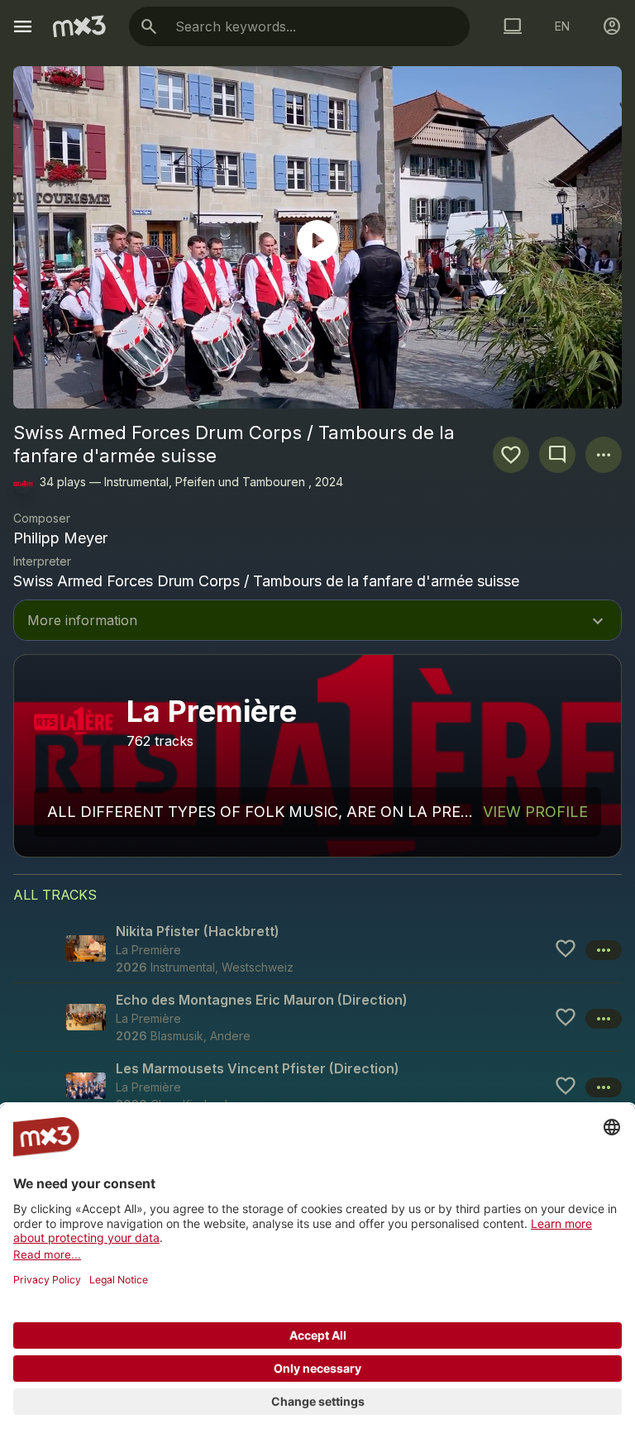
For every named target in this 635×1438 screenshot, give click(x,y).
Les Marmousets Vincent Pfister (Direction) (257, 1068)
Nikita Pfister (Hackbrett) (197, 931)
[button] (317, 948)
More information (317, 621)
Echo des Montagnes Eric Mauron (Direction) (262, 999)
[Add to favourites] (511, 454)
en (562, 26)
